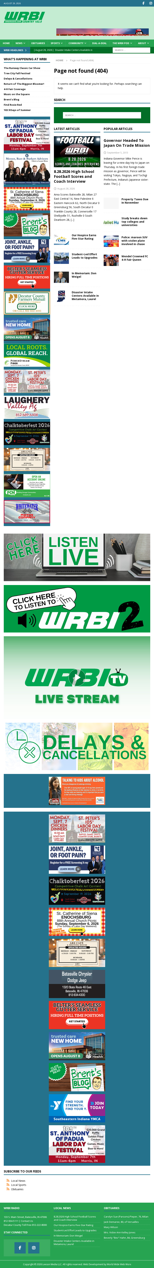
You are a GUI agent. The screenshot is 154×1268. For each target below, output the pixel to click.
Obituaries (38, 43)
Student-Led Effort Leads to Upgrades (84, 255)
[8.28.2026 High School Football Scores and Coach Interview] (77, 151)
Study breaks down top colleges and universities (134, 221)
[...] (72, 220)
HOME (6, 43)
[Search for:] (131, 50)
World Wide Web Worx (119, 1264)
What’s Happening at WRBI (25, 59)
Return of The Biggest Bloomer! (24, 84)
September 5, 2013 (117, 152)
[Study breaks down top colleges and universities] (111, 222)
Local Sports (18, 1185)
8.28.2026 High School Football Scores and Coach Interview (74, 176)
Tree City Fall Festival (17, 73)
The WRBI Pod (120, 43)
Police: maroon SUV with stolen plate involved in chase (134, 240)
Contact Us (27, 1221)
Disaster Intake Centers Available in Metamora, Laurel (85, 295)
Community (76, 43)
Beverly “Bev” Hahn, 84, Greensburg (124, 1237)
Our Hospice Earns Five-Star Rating (84, 236)
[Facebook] (143, 3)
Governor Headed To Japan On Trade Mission (127, 143)
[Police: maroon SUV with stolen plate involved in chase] (111, 241)
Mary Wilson (111, 1227)
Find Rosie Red (13, 104)
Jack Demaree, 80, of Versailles (121, 1222)
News (19, 43)
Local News (18, 1180)
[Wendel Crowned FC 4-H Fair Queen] (111, 260)
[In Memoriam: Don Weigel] (61, 277)
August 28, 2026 (66, 188)
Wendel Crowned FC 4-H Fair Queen (135, 257)
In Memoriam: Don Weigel (84, 274)
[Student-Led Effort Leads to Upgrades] (61, 258)
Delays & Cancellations (18, 78)
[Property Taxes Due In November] (111, 203)
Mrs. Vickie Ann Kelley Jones (119, 1232)
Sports (55, 43)
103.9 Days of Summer (17, 110)
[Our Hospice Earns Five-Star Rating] (61, 239)
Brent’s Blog (11, 99)
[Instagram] (150, 3)
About (142, 43)
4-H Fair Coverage (15, 89)
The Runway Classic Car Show (22, 68)
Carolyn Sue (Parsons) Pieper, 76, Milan (126, 1216)
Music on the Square (17, 94)
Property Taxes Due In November (135, 200)
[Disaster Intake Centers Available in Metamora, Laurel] (61, 296)
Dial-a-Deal (99, 43)
